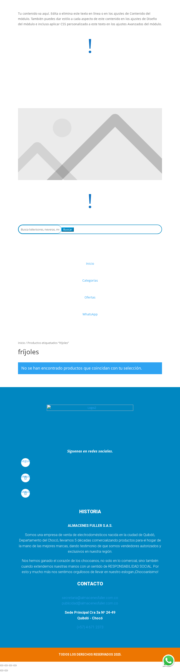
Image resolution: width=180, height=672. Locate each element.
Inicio (21, 343)
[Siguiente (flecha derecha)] (6, 670)
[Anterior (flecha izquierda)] (2, 670)
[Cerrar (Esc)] (15, 665)
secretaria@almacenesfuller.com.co (90, 598)
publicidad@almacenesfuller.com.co (90, 603)
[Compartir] (10, 665)
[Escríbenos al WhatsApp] (168, 660)
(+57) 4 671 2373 (90, 627)
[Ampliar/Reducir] (2, 665)
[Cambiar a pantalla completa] (6, 665)
